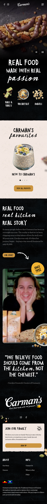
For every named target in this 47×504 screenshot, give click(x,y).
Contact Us (29, 465)
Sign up (23, 445)
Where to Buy (30, 470)
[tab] (20, 180)
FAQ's (28, 474)
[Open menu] (42, 4)
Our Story (8, 255)
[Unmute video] (36, 52)
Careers (5, 470)
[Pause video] (42, 52)
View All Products (23, 188)
